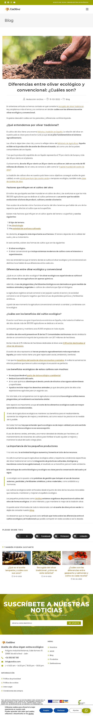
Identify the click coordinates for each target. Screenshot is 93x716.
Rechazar (61, 710)
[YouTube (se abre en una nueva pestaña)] (14, 2)
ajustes (31, 714)
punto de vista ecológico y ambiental (43, 375)
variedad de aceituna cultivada (26, 228)
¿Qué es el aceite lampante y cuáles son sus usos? (16, 570)
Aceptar (46, 710)
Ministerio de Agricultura (68, 143)
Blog (68, 99)
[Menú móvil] (87, 9)
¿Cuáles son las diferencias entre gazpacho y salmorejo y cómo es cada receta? (76, 571)
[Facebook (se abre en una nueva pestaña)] (8, 2)
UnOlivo (38, 498)
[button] (86, 710)
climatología (17, 225)
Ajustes (76, 710)
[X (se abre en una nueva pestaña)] (6, 2)
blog (32, 510)
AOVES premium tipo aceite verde (34, 178)
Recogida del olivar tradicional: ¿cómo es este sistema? (46, 570)
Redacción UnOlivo (34, 99)
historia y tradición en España (50, 132)
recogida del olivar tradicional (70, 106)
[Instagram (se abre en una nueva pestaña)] (11, 2)
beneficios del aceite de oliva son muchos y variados (40, 360)
